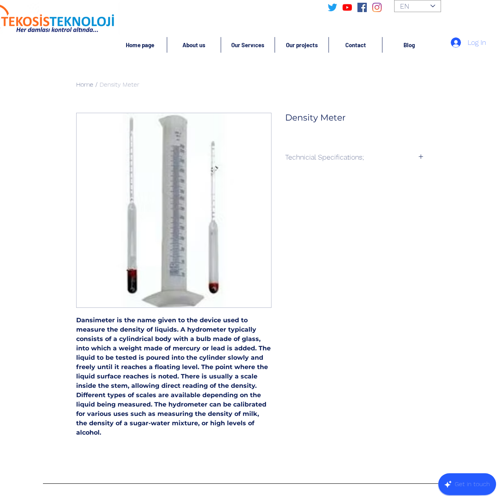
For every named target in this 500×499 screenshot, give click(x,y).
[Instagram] (377, 7)
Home (84, 84)
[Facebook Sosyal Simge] (362, 7)
